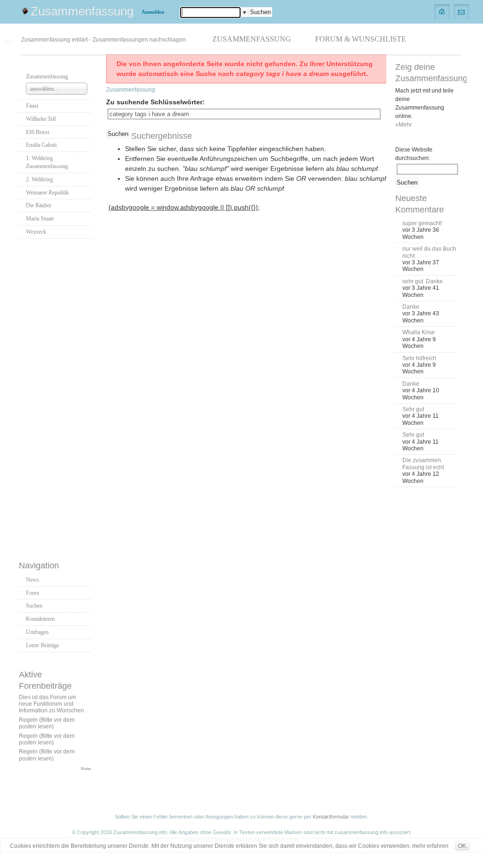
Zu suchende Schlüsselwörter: (155, 102)
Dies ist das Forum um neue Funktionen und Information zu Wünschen (51, 704)
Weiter (86, 768)
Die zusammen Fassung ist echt (423, 463)
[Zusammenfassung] (442, 11)
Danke (410, 307)
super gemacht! (422, 223)
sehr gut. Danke (422, 281)
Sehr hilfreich (419, 358)
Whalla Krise (418, 332)
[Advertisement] (56, 397)
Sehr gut (413, 409)
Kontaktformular (331, 816)
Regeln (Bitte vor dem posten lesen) (47, 723)
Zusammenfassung (82, 11)
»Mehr (403, 124)
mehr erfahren (430, 846)
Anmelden (153, 12)
